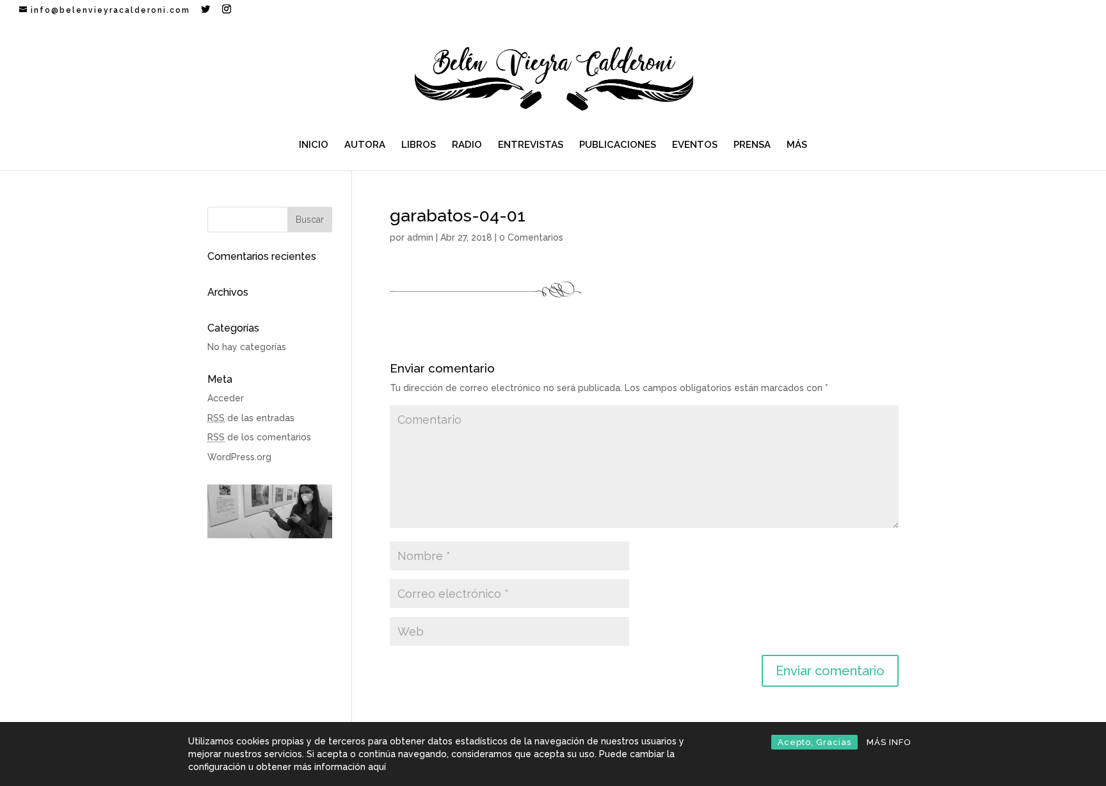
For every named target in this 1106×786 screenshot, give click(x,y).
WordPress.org (239, 457)
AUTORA (364, 145)
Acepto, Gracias (814, 742)
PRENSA (752, 145)
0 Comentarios (531, 237)
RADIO (467, 145)
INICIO (313, 145)
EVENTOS (694, 145)
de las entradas (250, 418)
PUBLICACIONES (617, 145)
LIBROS (418, 145)
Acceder (225, 398)
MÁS (797, 145)
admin (420, 237)
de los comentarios (259, 437)
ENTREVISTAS (530, 145)
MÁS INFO (889, 742)
